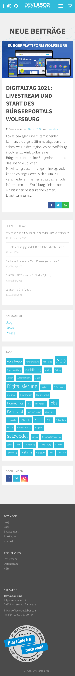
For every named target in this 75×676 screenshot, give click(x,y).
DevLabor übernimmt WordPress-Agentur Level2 (32, 261)
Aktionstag (47, 361)
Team (18, 444)
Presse (10, 333)
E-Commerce (59, 387)
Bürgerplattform (24, 377)
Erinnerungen (26, 395)
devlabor (53, 129)
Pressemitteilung (24, 427)
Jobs (7, 527)
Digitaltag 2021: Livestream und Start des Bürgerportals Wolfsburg (29, 103)
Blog (9, 322)
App (61, 360)
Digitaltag (45, 387)
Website (26, 452)
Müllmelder (25, 420)
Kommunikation (34, 412)
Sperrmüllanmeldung (51, 437)
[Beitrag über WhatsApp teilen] (65, 205)
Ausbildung (33, 369)
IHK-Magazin (40, 403)
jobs (53, 403)
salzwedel (17, 436)
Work (51, 452)
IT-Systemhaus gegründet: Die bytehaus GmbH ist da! (35, 247)
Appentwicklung (14, 370)
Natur (38, 419)
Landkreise (50, 412)
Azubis (48, 370)
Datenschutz (11, 563)
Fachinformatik (42, 395)
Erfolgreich (11, 395)
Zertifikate (62, 452)
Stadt (9, 444)
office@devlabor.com (24, 610)
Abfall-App (14, 361)
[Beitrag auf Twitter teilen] (58, 205)
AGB (6, 568)
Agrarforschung (32, 361)
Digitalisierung (22, 386)
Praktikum (10, 536)
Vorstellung (12, 452)
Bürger (10, 377)
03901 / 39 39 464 (23, 614)
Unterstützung (45, 444)
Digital (37, 377)
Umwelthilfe (30, 444)
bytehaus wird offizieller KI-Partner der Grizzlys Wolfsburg (37, 233)
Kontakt (8, 541)
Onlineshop (61, 420)
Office (49, 420)
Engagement (11, 531)
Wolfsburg (40, 452)
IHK (29, 403)
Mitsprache (11, 420)
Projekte (38, 427)
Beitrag (58, 370)
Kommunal (15, 411)
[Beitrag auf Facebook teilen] (51, 205)
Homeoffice (15, 403)
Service (35, 437)
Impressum (10, 559)
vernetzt (58, 444)
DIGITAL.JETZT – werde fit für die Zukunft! (29, 275)
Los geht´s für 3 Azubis (18, 289)
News (10, 327)
